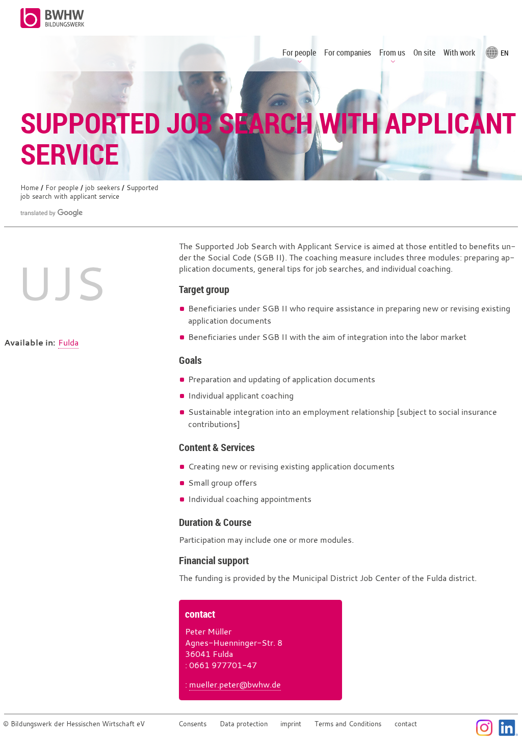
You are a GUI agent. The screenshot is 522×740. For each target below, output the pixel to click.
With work (459, 52)
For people (62, 187)
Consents (192, 724)
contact (406, 724)
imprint (290, 724)
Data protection (244, 724)
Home (29, 187)
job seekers (102, 187)
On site (424, 52)
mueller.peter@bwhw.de (235, 684)
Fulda (68, 342)
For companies (347, 52)
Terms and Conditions (348, 724)
